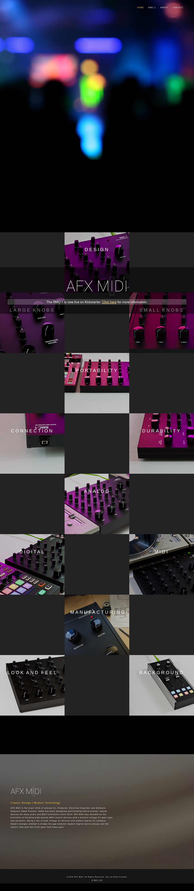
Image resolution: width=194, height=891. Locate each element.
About (164, 8)
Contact (178, 8)
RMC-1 (152, 8)
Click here (109, 302)
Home (140, 8)
